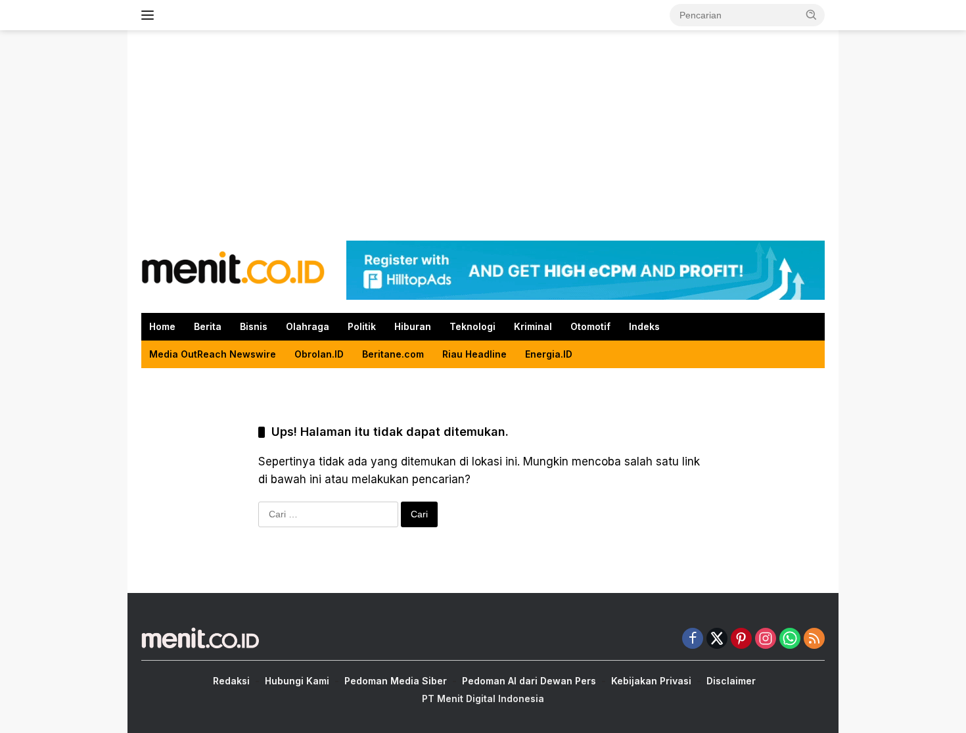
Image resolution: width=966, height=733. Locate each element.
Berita (207, 326)
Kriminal (533, 326)
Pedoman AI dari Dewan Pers (529, 680)
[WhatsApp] (789, 639)
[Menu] (150, 15)
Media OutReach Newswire (212, 354)
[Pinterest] (741, 639)
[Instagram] (765, 639)
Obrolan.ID (319, 354)
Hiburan (412, 326)
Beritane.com (393, 354)
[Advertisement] (483, 135)
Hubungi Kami (297, 680)
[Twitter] (716, 639)
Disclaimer (731, 680)
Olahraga (307, 326)
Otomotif (590, 326)
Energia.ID (548, 354)
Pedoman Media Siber (395, 680)
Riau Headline (474, 354)
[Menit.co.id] (233, 269)
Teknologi (472, 326)
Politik (362, 326)
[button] (811, 14)
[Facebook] (692, 639)
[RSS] (814, 639)
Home (162, 326)
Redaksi (231, 680)
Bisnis (253, 326)
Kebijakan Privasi (651, 680)
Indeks (644, 326)
